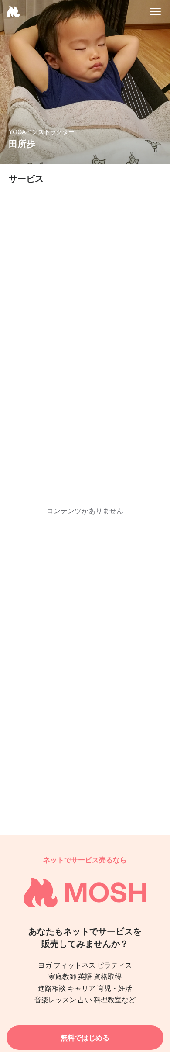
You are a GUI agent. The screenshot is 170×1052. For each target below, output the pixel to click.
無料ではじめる (85, 1037)
